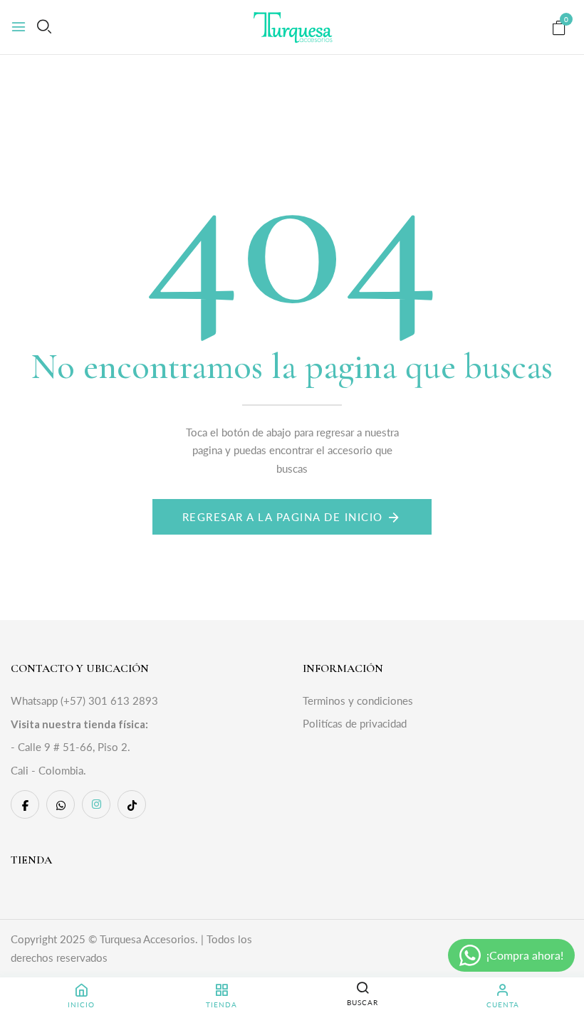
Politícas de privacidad (355, 723)
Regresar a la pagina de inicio (282, 516)
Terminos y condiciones (358, 700)
